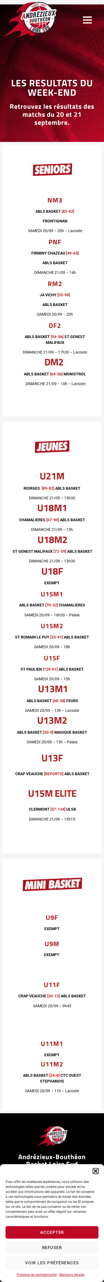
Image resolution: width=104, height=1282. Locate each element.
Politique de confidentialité (37, 1275)
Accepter (52, 1232)
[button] (95, 1171)
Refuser (52, 1247)
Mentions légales (72, 1275)
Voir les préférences (52, 1262)
